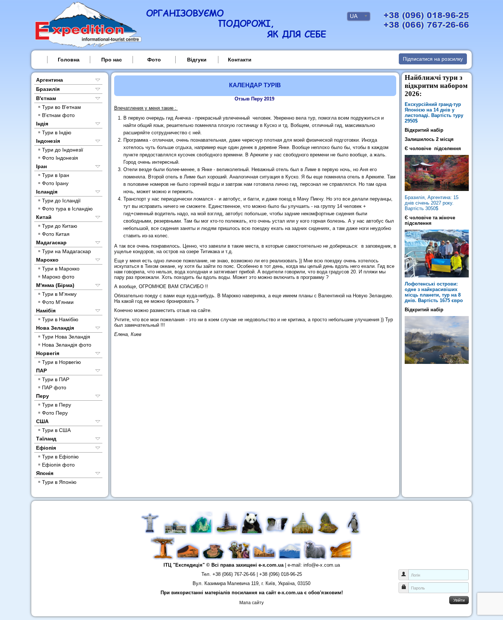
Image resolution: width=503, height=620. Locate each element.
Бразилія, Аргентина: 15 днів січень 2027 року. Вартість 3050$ (431, 203)
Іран (41, 166)
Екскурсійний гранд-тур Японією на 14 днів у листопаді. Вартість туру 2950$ (434, 113)
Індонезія (48, 141)
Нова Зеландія (55, 328)
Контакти (240, 60)
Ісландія (46, 192)
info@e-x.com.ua (321, 565)
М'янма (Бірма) (55, 285)
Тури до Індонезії (62, 150)
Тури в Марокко (61, 269)
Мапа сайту (251, 602)
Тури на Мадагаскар (66, 251)
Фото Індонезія (60, 158)
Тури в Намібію (60, 319)
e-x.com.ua (271, 565)
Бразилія (48, 89)
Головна (69, 60)
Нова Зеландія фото (66, 345)
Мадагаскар (51, 242)
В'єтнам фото (58, 115)
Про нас (111, 60)
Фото (154, 60)
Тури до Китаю (59, 226)
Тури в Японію (59, 482)
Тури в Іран (55, 175)
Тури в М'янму (59, 294)
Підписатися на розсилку (433, 59)
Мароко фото (58, 277)
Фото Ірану (55, 183)
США (42, 421)
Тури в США (56, 430)
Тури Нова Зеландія (66, 337)
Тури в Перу (56, 405)
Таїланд (46, 439)
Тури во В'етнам (61, 107)
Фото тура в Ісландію (67, 209)
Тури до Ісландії (61, 200)
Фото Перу (55, 413)
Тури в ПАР (55, 379)
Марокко (47, 260)
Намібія (46, 310)
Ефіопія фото (58, 465)
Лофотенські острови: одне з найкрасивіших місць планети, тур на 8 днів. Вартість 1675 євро (434, 292)
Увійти (459, 600)
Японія (44, 473)
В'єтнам (46, 98)
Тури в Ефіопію (60, 457)
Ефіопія (46, 448)
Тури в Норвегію (61, 362)
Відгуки (197, 60)
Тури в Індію (56, 132)
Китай (44, 217)
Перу (42, 396)
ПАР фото (54, 387)
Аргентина (49, 80)
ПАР (41, 370)
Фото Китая (56, 234)
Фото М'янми (58, 302)
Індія (42, 124)
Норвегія (47, 353)
